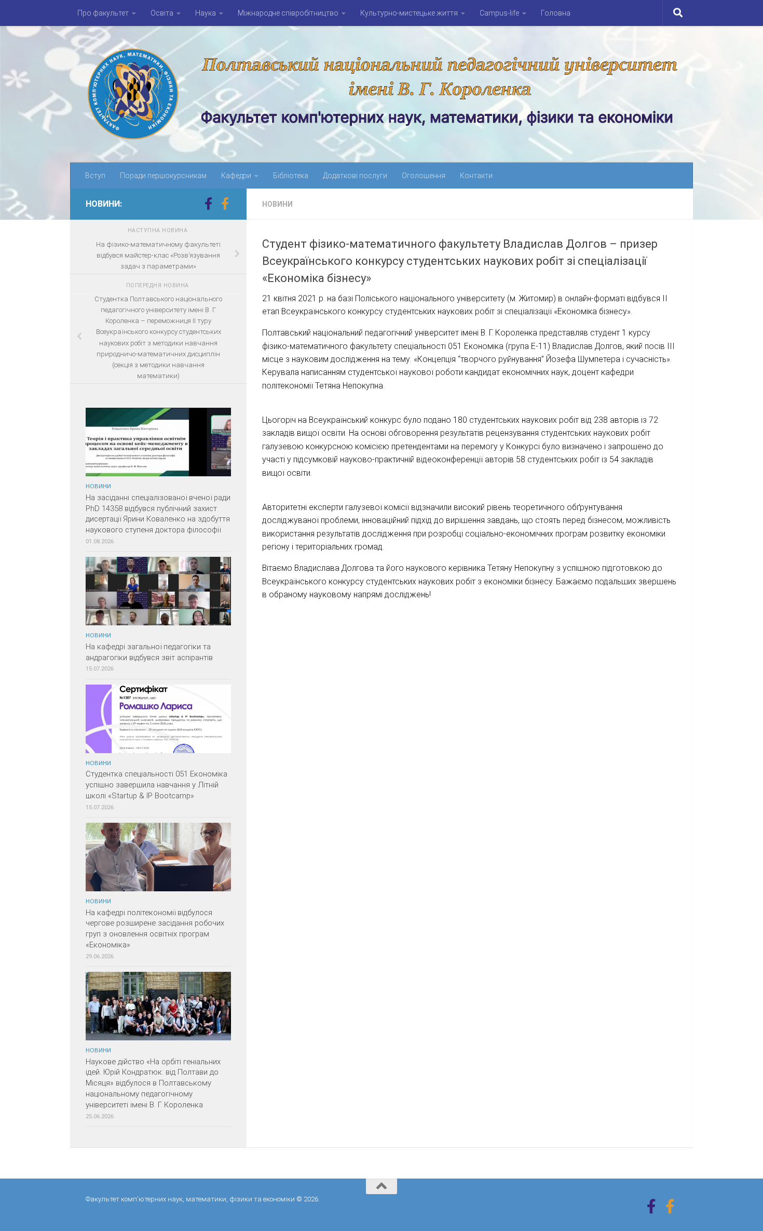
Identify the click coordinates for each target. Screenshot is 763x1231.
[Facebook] (208, 203)
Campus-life (499, 13)
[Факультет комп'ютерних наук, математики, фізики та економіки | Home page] (381, 94)
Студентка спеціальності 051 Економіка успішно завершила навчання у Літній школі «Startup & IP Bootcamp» (156, 784)
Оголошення (423, 175)
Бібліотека (290, 175)
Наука (205, 13)
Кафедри (236, 175)
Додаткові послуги (355, 175)
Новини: (104, 204)
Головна (555, 13)
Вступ (95, 175)
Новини (277, 204)
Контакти (476, 175)
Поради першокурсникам (163, 175)
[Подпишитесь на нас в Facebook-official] (225, 203)
